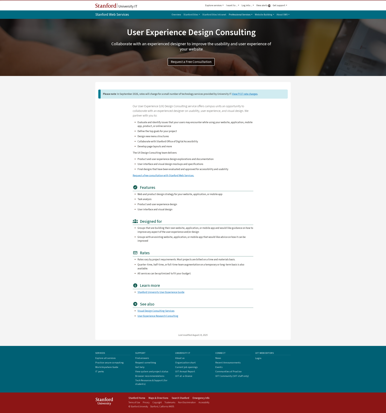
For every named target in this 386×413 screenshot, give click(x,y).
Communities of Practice (228, 371)
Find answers (142, 358)
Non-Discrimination (187, 402)
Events (219, 367)
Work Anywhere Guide (106, 367)
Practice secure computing (109, 362)
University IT (127, 6)
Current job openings (186, 367)
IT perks (99, 371)
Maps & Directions (158, 398)
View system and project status (151, 371)
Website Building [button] (263, 14)
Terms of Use (134, 402)
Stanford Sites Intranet (214, 14)
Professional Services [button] (240, 14)
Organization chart (185, 362)
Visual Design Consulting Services (156, 311)
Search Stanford (180, 398)
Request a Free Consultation (191, 61)
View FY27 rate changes (245, 94)
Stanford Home (136, 398)
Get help (139, 367)
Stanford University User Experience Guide (161, 292)
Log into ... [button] (247, 5)
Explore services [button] (213, 5)
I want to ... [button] (231, 5)
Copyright (157, 402)
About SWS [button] (282, 14)
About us (180, 358)
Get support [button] (279, 5)
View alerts (264, 5)
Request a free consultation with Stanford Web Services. (163, 175)
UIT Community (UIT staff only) (232, 376)
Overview (176, 14)
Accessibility (204, 402)
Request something (145, 362)
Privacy (146, 402)
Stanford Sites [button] (191, 14)
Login (258, 358)
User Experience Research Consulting (158, 316)
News (218, 358)
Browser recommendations (149, 376)
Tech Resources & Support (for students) (151, 382)
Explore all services (105, 358)
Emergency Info (201, 398)
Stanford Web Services (112, 14)
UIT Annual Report (185, 371)
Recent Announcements (228, 362)
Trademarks (170, 402)
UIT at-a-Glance (183, 376)
